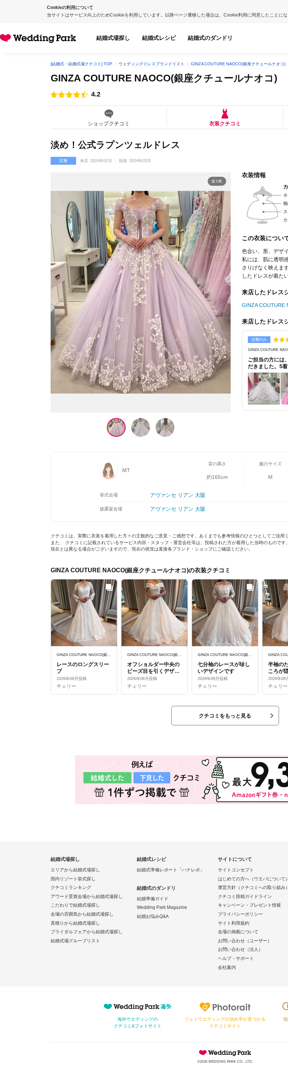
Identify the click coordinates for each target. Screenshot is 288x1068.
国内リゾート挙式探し (73, 878)
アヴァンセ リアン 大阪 (178, 495)
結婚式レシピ (159, 38)
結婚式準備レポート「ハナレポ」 (170, 869)
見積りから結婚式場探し (75, 923)
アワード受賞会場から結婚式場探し (87, 896)
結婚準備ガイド (152, 898)
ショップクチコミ (109, 123)
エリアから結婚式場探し (75, 869)
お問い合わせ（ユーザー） (245, 940)
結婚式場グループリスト (75, 940)
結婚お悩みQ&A (153, 916)
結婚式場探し (113, 38)
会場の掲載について (238, 931)
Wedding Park (225, 1052)
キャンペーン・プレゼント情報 (249, 905)
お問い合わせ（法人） (240, 949)
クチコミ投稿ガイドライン (245, 896)
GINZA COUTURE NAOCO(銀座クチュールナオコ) (164, 78)
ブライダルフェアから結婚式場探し (87, 931)
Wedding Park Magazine (162, 907)
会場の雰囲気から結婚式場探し (82, 914)
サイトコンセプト (236, 869)
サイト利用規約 (233, 923)
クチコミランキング (71, 887)
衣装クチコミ (225, 123)
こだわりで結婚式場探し (75, 905)
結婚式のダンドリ (210, 38)
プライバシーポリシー (240, 914)
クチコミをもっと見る (225, 716)
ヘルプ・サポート (236, 958)
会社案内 (227, 967)
